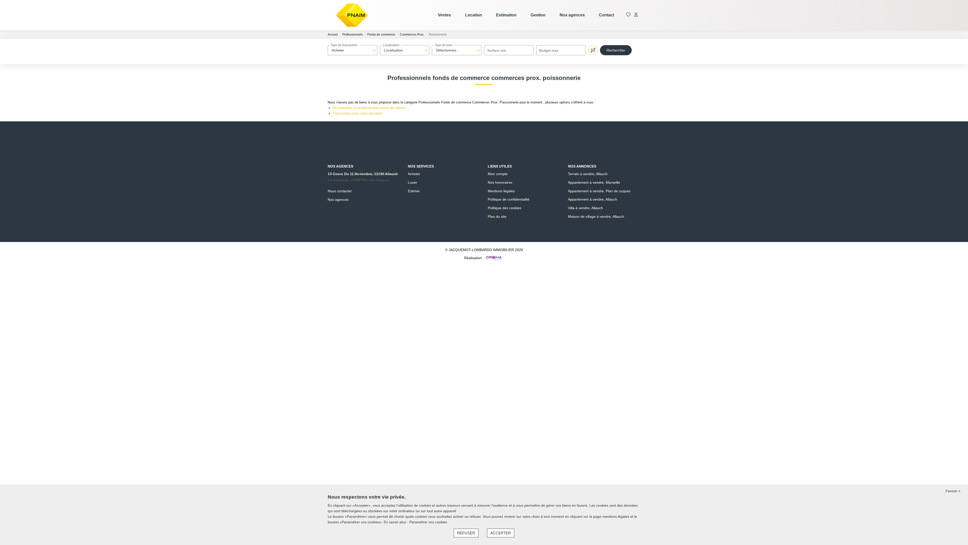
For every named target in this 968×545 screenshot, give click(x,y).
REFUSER (466, 533)
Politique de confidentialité (508, 199)
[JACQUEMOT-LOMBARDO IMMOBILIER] (352, 15)
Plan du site (497, 216)
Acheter (414, 174)
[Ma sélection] (628, 15)
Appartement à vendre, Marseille (594, 182)
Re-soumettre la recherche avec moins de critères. (370, 108)
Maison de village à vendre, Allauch (596, 216)
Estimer (414, 191)
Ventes (444, 15)
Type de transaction (344, 45)
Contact (606, 15)
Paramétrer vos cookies (428, 522)
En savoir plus (395, 522)
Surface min (496, 50)
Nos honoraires (500, 182)
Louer (412, 182)
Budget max (548, 50)
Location (473, 15)
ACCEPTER (500, 533)
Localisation (391, 45)
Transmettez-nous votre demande (357, 113)
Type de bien (443, 45)
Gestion (538, 15)
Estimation (506, 15)
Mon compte (498, 174)
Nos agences (572, 15)
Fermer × (953, 491)
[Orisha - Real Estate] (493, 258)
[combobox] (352, 50)
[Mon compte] (636, 15)
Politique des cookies (504, 208)
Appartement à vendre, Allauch (592, 199)
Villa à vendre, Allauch (585, 208)
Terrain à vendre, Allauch (588, 174)
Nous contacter (340, 191)
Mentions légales (501, 191)
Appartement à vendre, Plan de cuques (599, 191)
